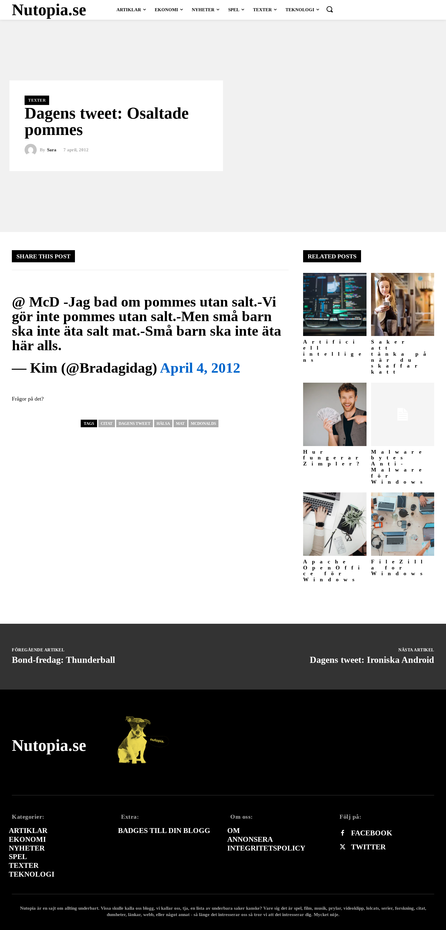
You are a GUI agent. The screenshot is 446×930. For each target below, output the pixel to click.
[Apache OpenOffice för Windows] (335, 524)
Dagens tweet (134, 423)
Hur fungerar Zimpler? (333, 458)
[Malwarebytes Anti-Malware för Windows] (402, 414)
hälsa (163, 423)
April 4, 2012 (200, 368)
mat (180, 423)
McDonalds (203, 423)
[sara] (32, 150)
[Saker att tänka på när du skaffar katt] (402, 304)
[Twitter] (342, 847)
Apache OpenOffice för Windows (334, 571)
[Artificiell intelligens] (335, 304)
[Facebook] (342, 833)
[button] (329, 9)
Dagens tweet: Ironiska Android (372, 660)
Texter (37, 100)
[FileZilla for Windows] (402, 524)
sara (51, 150)
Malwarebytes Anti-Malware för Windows (399, 467)
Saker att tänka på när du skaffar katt (401, 357)
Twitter (368, 847)
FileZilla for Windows (399, 568)
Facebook (371, 833)
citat (107, 423)
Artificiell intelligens (334, 351)
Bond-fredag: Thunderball (63, 660)
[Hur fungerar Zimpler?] (335, 414)
